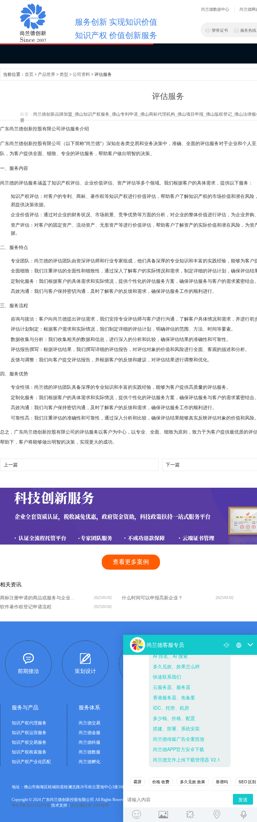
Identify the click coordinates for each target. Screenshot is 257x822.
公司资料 (81, 74)
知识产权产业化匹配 (31, 761)
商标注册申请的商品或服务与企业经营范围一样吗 (39, 597)
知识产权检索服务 (29, 751)
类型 (64, 74)
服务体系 (89, 707)
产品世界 (46, 74)
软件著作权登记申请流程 (26, 606)
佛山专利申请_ (126, 114)
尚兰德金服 (89, 732)
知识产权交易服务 (29, 742)
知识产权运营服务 (29, 732)
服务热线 (248, 30)
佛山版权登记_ (220, 114)
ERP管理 (101, 805)
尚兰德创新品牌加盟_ (54, 114)
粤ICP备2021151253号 (31, 805)
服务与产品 (25, 707)
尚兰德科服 (89, 742)
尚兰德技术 (81, 805)
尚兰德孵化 (89, 761)
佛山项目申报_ (191, 114)
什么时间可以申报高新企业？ (152, 597)
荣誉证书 (220, 30)
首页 (29, 74)
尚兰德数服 (89, 751)
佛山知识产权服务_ (93, 114)
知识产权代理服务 (29, 722)
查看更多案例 (131, 562)
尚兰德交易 (89, 722)
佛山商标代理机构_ (158, 114)
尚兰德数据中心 (215, 9)
